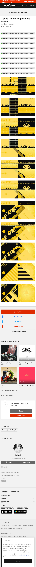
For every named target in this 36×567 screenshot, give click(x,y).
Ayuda (24, 536)
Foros (19, 525)
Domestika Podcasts (6, 528)
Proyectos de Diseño (9, 430)
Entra (21, 411)
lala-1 (9, 24)
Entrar (32, 6)
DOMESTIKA (9, 5)
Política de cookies (23, 556)
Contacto (10, 536)
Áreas (3, 498)
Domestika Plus (17, 528)
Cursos (3, 525)
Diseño (4, 481)
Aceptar (18, 561)
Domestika (4, 536)
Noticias (16, 536)
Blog (20, 536)
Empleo (14, 525)
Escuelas (30, 525)
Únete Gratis (21, 415)
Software (5, 502)
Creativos (24, 525)
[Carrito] (27, 5)
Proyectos (8, 525)
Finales (3, 385)
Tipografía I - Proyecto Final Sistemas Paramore (8, 363)
